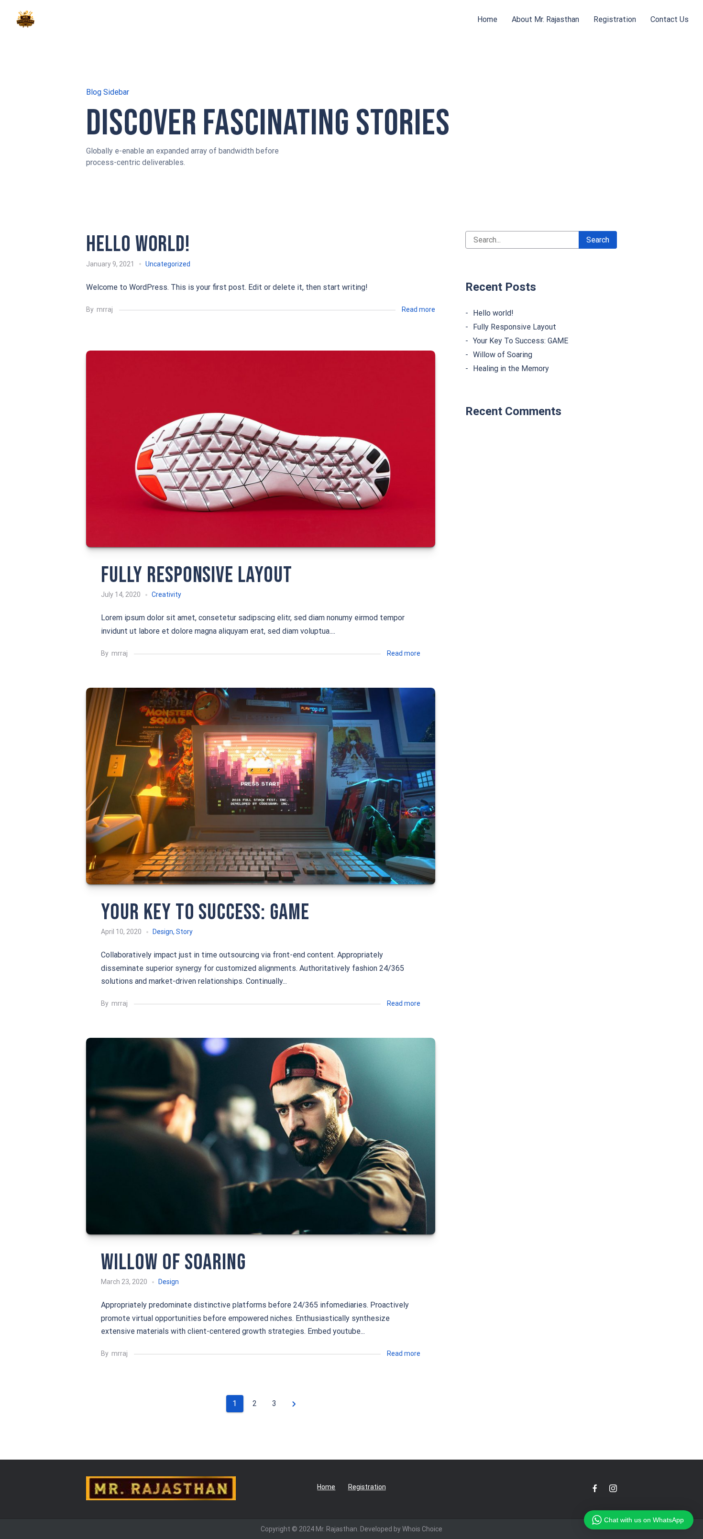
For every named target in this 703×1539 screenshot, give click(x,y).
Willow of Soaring (502, 354)
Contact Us (669, 19)
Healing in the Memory (511, 368)
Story (184, 931)
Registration (614, 19)
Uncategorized (167, 264)
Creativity (166, 594)
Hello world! (493, 313)
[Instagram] (613, 1488)
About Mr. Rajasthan (545, 19)
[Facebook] (595, 1488)
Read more (418, 309)
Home (487, 19)
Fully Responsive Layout (514, 326)
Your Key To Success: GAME (520, 340)
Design (163, 931)
